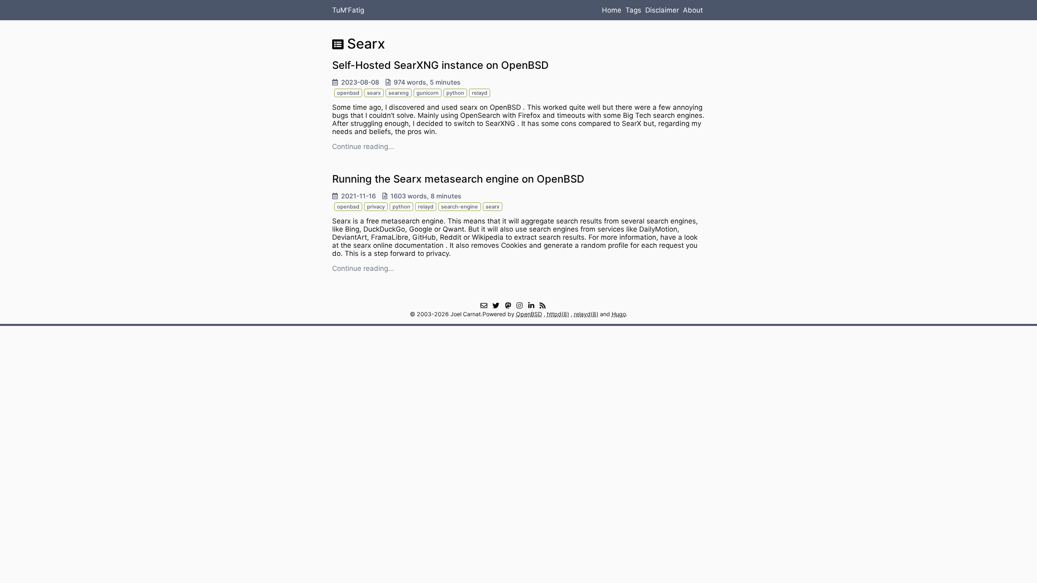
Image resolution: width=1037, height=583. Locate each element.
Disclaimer (662, 10)
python (455, 93)
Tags (633, 10)
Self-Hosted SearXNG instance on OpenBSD (440, 65)
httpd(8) (558, 314)
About (693, 10)
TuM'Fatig (348, 10)
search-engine (459, 207)
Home (611, 10)
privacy (376, 207)
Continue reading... (363, 147)
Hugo (619, 314)
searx (374, 93)
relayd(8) (586, 314)
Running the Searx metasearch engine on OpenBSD (458, 178)
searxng (398, 93)
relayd (479, 93)
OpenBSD (529, 314)
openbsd (348, 93)
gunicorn (427, 93)
